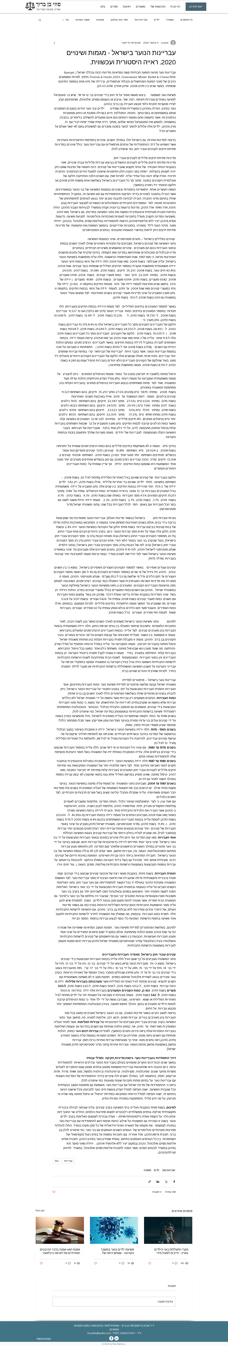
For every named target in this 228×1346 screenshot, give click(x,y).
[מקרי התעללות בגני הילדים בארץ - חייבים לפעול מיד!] (168, 1230)
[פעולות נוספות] (54, 43)
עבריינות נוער (140, 19)
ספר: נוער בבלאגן (119, 19)
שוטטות (100, 19)
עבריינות (68, 1161)
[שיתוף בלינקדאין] (157, 1181)
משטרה (170, 19)
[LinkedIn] (116, 1338)
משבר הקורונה (82, 19)
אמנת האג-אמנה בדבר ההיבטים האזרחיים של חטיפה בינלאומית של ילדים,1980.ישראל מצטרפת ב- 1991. (60, 1251)
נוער (56, 1161)
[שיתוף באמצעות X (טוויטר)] (166, 1181)
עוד (67, 19)
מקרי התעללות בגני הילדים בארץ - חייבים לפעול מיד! (171, 1251)
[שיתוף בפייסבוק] (174, 1181)
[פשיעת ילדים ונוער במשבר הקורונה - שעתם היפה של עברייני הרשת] (114, 1230)
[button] (140, 6)
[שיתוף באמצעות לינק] (149, 1181)
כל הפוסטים (186, 19)
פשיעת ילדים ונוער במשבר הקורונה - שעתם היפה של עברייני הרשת (117, 1251)
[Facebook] (111, 1338)
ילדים (157, 19)
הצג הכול (40, 1210)
